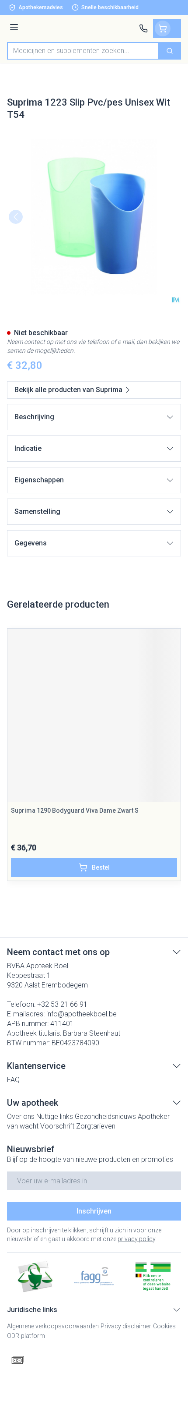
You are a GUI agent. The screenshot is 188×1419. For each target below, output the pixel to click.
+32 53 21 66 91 (62, 1004)
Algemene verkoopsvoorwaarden (53, 1326)
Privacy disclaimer (126, 1326)
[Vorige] (16, 217)
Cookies (164, 1326)
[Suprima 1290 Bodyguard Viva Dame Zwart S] (94, 715)
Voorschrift (57, 1126)
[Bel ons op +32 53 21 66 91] (143, 28)
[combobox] (83, 51)
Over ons (21, 1116)
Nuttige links (54, 1116)
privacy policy (136, 1238)
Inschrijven (94, 1211)
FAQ (13, 1080)
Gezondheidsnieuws (105, 1116)
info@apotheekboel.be (81, 1014)
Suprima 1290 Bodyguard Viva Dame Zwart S (75, 810)
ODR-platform (26, 1335)
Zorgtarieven (95, 1126)
